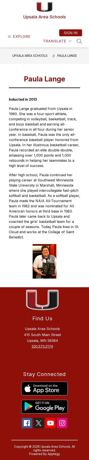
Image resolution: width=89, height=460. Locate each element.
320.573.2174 (42, 346)
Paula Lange (67, 55)
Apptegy (54, 454)
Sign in (71, 33)
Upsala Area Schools (30, 55)
